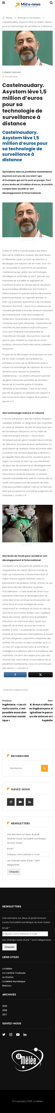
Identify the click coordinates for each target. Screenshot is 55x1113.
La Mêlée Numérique (13, 981)
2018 (4, 1010)
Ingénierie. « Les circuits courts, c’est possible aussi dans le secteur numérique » (14, 710)
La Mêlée (7, 968)
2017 (4, 1014)
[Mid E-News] (27, 5)
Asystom (40, 259)
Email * (10, 848)
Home (8, 17)
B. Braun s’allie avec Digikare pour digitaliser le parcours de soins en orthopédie (41, 710)
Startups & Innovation (29, 17)
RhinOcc (6, 985)
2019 (4, 1006)
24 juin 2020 (11, 76)
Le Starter (7, 977)
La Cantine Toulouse (14, 972)
